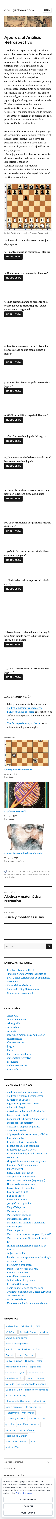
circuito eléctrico (14, 1378)
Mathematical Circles (18, 1218)
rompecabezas (15, 1069)
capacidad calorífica (16, 1366)
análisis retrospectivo (32, 874)
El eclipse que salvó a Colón (21, 1149)
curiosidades (14, 1027)
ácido (33, 1441)
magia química (13, 1407)
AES (38, 1326)
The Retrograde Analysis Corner (24, 723)
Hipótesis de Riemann (17, 1401)
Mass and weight (16, 1211)
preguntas (12, 1061)
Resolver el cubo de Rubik (20, 970)
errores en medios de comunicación (26, 1035)
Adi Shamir (27, 1326)
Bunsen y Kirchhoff (17, 1115)
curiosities (12, 1031)
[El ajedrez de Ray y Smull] (26, 795)
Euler (8, 1395)
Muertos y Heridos (15, 1418)
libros (10, 1050)
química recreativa (17, 1065)
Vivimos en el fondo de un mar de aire (27, 1303)
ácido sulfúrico (13, 1447)
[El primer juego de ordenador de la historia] (26, 837)
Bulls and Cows (13, 1361)
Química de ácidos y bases (21, 1280)
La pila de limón (15, 1195)
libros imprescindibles (19, 1054)
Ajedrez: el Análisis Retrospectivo (25, 1096)
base (19, 1355)
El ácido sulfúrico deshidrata (22, 1142)
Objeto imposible (16, 1253)
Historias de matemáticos (21, 1184)
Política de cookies (24, 1493)
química (9, 1424)
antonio (11, 871)
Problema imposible (18, 1272)
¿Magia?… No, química (19, 1203)
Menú (47, 10)
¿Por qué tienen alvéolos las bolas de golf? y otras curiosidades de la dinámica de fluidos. (28, 977)
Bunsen (29, 1361)
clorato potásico (35, 1378)
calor (39, 1361)
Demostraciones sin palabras (22, 1268)
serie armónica (26, 1430)
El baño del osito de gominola (23, 1145)
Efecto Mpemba (15, 1138)
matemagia (28, 1412)
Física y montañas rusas (20, 1172)
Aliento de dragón (16, 1107)
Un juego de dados (17, 1299)
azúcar (36, 1349)
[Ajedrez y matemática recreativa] (26, 753)
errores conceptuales (36, 1389)
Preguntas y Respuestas (19, 1265)
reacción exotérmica (28, 1424)
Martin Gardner (33, 1407)
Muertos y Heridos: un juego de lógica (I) (29, 1234)
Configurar (28, 1513)
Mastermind (12, 1412)
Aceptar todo (28, 1499)
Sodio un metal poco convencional (25, 1288)
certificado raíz (35, 1372)
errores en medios (14, 1475)
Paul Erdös (34, 1418)
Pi (44, 1418)
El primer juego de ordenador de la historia (23, 853)
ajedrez (19, 874)
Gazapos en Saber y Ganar (21, 1176)
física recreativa (15, 1042)
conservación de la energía (31, 1384)
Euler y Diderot (15, 1169)
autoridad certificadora (17, 1349)
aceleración (11, 1326)
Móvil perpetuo (15, 1230)
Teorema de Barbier (16, 1436)
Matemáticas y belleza (19, 985)
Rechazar (27, 1506)
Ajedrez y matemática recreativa (24, 708)
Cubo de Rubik (13, 1389)
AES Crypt (10, 1332)
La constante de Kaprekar (21, 1188)
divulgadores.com (19, 10)
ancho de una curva (16, 1338)
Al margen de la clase (18, 1099)
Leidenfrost (39, 1401)
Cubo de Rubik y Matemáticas (23, 989)
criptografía (13, 1023)
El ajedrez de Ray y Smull (15, 811)
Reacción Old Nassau (18, 1284)
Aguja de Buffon (28, 1332)
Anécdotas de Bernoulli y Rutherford (26, 1111)
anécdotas (12, 1015)
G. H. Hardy (20, 1395)
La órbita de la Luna (17, 1192)
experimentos (14, 1038)
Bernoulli (30, 1355)
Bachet (9, 1355)
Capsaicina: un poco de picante (23, 1126)
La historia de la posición (20, 711)
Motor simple (14, 1226)
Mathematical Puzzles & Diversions (26, 1222)
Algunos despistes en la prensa (23, 1103)
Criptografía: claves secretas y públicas (27, 1134)
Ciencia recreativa (16, 1130)
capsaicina (35, 1366)
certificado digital (14, 1372)
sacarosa (10, 1430)
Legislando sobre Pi (17, 1199)
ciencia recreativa (16, 1019)
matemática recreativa (19, 1058)
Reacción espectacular (19, 1276)
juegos (35, 871)
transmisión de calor (16, 1441)
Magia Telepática (16, 1207)
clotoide (9, 1384)
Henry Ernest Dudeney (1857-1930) (26, 1180)
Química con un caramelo (20, 993)
